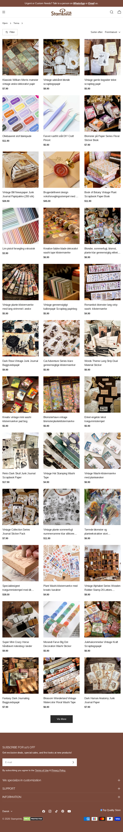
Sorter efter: (97, 32)
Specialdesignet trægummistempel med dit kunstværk (16, 588)
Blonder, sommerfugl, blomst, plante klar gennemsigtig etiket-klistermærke (101, 251)
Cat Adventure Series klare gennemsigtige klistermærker (59, 362)
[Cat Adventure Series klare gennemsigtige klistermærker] (61, 338)
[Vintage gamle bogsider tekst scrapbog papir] (102, 57)
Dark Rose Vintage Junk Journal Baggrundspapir (20, 362)
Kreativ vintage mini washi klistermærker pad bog (16, 419)
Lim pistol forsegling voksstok (18, 248)
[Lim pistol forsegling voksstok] (20, 226)
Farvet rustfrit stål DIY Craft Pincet (58, 138)
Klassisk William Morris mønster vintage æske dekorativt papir (20, 81)
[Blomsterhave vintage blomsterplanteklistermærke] (61, 394)
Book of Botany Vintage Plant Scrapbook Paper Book (100, 194)
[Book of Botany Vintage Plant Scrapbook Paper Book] (102, 169)
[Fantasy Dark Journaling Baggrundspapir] (20, 675)
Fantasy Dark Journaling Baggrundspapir (15, 700)
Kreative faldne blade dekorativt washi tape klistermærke (60, 250)
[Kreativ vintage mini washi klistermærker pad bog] (20, 394)
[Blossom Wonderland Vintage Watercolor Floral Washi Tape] (61, 675)
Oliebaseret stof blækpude (16, 136)
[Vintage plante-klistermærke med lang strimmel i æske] (20, 282)
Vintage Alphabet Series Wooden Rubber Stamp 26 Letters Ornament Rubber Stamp (102, 588)
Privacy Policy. (58, 770)
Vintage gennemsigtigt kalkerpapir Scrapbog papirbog (60, 306)
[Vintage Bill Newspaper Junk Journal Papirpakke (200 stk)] (20, 169)
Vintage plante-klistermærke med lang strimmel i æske (17, 306)
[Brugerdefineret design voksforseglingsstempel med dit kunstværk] (61, 169)
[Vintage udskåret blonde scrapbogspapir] (61, 57)
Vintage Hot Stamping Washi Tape (59, 475)
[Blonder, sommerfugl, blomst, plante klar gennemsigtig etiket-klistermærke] (102, 226)
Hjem (5, 23)
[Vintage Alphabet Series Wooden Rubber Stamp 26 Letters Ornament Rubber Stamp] (102, 563)
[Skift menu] (3, 12)
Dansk (5, 811)
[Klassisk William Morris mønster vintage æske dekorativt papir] (20, 57)
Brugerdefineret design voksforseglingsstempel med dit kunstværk (60, 194)
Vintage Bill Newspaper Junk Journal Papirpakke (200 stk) (18, 194)
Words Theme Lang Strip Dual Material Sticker (101, 362)
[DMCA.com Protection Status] (33, 819)
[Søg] (111, 12)
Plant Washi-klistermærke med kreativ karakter (60, 587)
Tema (16, 23)
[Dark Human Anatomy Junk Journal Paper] (102, 675)
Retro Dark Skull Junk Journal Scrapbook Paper (18, 475)
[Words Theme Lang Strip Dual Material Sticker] (102, 338)
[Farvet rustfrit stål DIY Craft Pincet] (61, 113)
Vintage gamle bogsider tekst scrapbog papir (100, 81)
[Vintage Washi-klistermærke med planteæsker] (102, 451)
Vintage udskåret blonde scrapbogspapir (56, 81)
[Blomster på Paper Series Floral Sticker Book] (102, 113)
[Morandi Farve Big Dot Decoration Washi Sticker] (61, 619)
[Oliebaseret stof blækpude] (20, 113)
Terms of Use (42, 770)
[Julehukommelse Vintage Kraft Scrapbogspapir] (102, 619)
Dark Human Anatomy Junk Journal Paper (99, 700)
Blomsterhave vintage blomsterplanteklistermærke (58, 419)
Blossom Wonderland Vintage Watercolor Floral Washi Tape (59, 700)
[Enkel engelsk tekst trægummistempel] (102, 394)
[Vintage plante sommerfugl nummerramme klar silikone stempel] (61, 507)
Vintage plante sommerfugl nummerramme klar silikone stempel (58, 532)
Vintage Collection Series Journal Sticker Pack (16, 531)
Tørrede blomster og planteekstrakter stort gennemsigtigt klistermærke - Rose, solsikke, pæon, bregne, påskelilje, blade (101, 532)
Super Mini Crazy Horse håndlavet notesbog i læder (17, 644)
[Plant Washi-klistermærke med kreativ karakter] (61, 563)
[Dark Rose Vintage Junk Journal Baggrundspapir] (20, 338)
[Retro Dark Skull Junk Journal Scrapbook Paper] (20, 451)
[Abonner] (73, 762)
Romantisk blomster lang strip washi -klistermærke (100, 306)
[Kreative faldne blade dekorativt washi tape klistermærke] (61, 226)
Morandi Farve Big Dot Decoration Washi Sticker (57, 644)
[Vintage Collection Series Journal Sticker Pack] (20, 507)
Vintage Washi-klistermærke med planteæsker (100, 475)
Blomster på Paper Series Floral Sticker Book (101, 138)
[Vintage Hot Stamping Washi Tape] (61, 451)
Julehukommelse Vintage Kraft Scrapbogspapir (101, 644)
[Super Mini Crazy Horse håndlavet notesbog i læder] (20, 619)
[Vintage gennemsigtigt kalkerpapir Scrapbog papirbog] (61, 282)
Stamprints (16, 818)
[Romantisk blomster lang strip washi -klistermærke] (102, 282)
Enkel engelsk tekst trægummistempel (95, 419)
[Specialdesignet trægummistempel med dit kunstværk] (20, 563)
